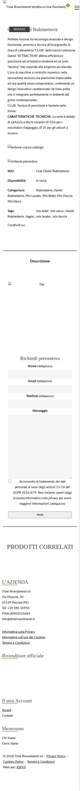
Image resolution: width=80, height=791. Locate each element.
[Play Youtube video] (40, 305)
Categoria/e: (16, 190)
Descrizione (40, 261)
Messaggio (40, 410)
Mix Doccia (64, 195)
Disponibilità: (17, 180)
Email (40, 381)
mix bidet (42, 211)
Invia (40, 514)
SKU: (11, 171)
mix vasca (56, 211)
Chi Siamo (9, 738)
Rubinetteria (44, 190)
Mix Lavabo (33, 195)
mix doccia (60, 216)
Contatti (7, 715)
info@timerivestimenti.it (18, 619)
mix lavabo (43, 216)
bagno (30, 216)
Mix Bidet (49, 195)
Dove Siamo (10, 743)
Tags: (11, 211)
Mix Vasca (14, 201)
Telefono (40, 396)
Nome (40, 366)
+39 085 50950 (19, 608)
